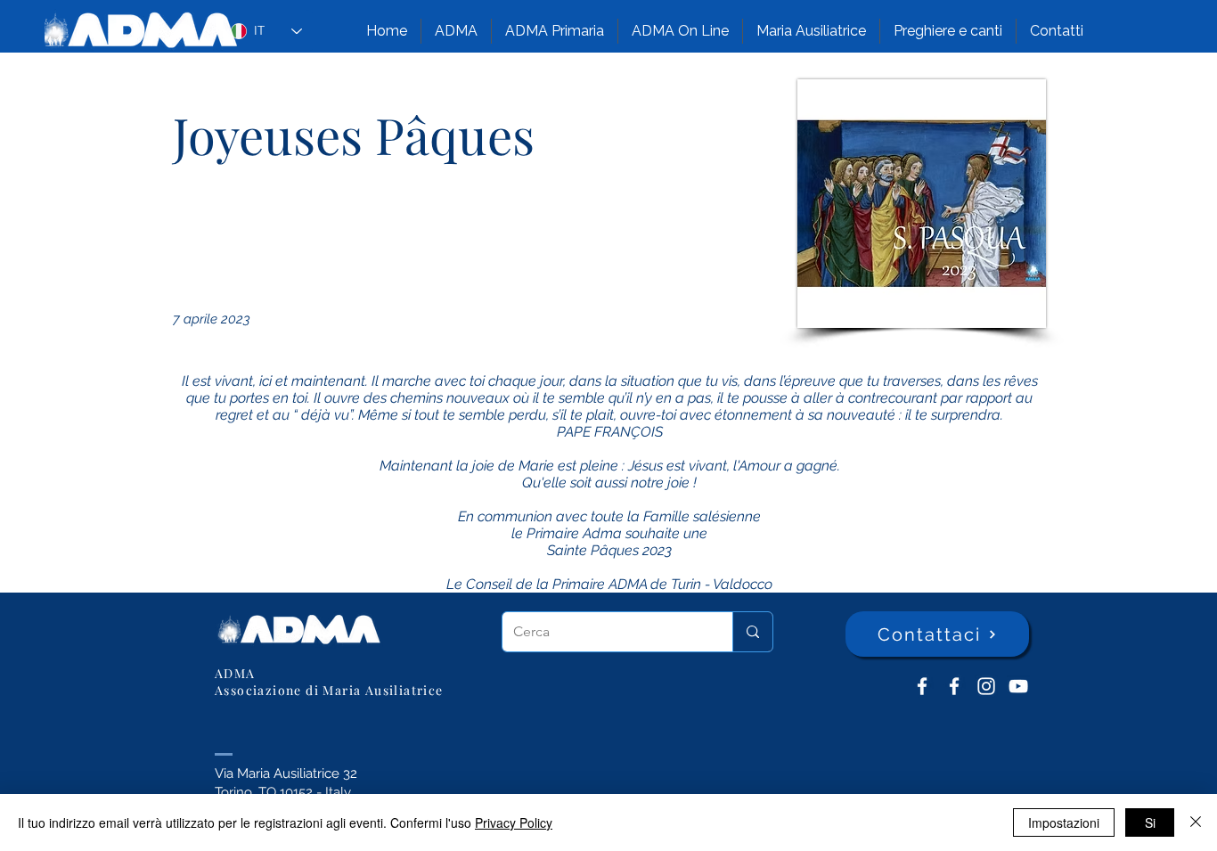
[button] (456, 31)
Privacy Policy (513, 822)
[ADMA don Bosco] (922, 686)
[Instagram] (986, 686)
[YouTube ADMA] (1018, 686)
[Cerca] (752, 631)
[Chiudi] (1195, 822)
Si (1150, 822)
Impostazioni (1063, 822)
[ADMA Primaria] (954, 686)
